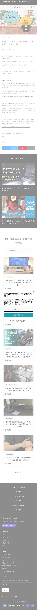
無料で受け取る (18, 315)
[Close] (34, 292)
